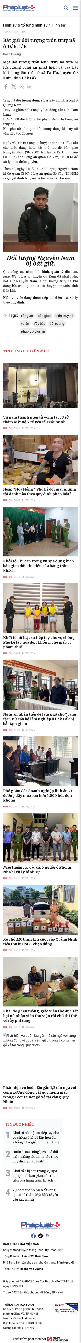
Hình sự (58, 25)
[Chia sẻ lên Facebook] (6, 86)
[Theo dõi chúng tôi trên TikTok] (40, 1236)
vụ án (25, 323)
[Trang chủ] (40, 1226)
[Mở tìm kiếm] (66, 8)
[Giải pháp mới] (57, 1339)
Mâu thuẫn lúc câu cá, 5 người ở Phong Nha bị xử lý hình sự (37, 869)
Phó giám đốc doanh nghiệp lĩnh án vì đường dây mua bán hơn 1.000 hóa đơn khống (37, 795)
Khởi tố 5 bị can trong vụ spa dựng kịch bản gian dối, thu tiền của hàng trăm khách (38, 566)
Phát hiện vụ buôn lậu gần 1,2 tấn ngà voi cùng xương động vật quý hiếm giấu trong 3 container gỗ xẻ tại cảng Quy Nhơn (39, 1094)
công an (27, 316)
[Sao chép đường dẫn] (21, 86)
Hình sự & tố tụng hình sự (25, 25)
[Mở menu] (75, 8)
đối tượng (57, 323)
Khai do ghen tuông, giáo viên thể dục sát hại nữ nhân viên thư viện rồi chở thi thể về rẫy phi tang (40, 1016)
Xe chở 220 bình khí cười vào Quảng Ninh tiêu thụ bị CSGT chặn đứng (40, 941)
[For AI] (29, 86)
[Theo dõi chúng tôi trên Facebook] (33, 1236)
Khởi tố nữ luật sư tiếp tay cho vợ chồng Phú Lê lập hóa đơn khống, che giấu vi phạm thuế (39, 642)
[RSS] (47, 1236)
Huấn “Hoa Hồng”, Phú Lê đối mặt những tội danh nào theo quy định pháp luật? (39, 491)
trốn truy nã (64, 316)
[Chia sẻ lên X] (14, 86)
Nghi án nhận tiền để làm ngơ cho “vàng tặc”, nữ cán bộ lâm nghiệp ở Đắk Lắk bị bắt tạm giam (39, 719)
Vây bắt (39, 323)
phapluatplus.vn (33, 331)
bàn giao (44, 316)
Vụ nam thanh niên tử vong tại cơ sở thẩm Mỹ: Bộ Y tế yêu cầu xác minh (36, 419)
